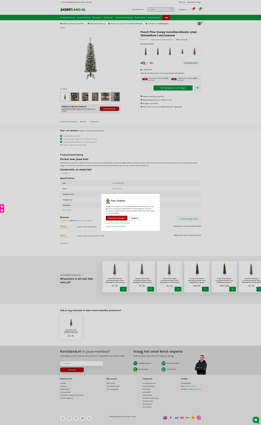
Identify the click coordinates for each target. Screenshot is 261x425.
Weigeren (135, 218)
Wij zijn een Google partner (116, 226)
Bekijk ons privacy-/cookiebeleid (118, 223)
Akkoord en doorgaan (116, 218)
